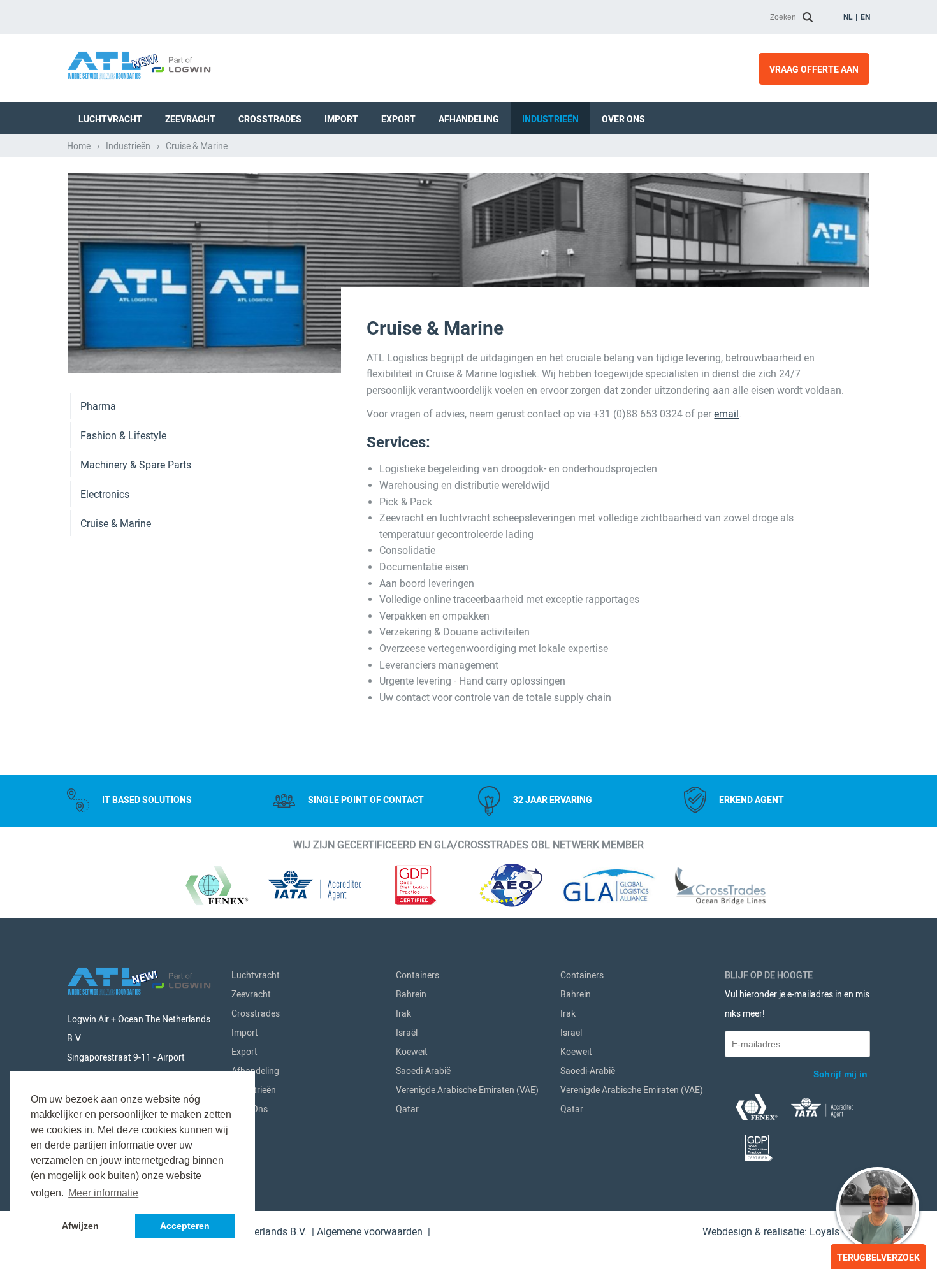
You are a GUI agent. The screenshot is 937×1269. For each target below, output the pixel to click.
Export (398, 119)
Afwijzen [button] (80, 1226)
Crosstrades (269, 119)
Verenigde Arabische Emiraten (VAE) (467, 1090)
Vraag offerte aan (814, 69)
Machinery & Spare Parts (135, 465)
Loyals (824, 1232)
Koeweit (412, 1052)
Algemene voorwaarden (370, 1232)
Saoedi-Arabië (423, 1071)
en (865, 17)
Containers (417, 975)
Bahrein (411, 994)
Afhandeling (469, 119)
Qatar (407, 1109)
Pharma (98, 406)
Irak (403, 1013)
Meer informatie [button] (103, 1192)
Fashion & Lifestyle (123, 436)
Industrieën (550, 119)
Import (341, 119)
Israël (407, 1032)
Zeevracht (190, 119)
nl (848, 17)
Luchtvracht (110, 119)
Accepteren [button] (185, 1226)
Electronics (104, 494)
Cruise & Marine (115, 524)
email (726, 414)
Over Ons (623, 119)
